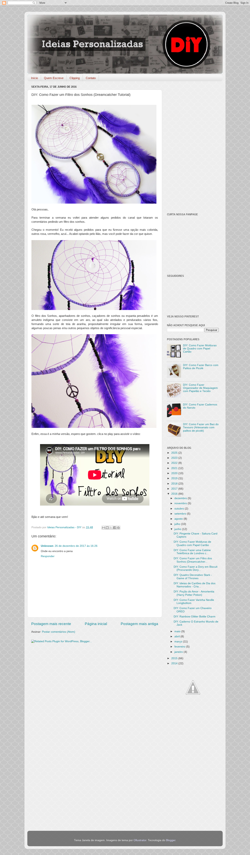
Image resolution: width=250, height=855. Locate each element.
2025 (174, 452)
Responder (47, 556)
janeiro (179, 651)
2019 (174, 478)
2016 (174, 493)
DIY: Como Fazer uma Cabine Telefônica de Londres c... (192, 552)
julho (177, 524)
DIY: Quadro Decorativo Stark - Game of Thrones (193, 577)
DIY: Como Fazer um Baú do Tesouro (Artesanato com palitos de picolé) (201, 427)
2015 (174, 658)
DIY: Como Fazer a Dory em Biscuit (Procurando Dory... (195, 568)
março (178, 641)
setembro (180, 513)
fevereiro (180, 646)
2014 (174, 663)
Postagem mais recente (51, 624)
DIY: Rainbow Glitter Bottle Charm (194, 616)
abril (177, 636)
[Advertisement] (94, 676)
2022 (174, 462)
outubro (179, 508)
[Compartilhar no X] (111, 528)
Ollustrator (140, 840)
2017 (174, 488)
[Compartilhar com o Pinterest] (118, 528)
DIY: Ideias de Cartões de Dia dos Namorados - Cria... (194, 585)
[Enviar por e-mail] (103, 528)
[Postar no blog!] (107, 528)
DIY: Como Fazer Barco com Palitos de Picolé (200, 367)
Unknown (47, 545)
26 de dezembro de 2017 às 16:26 (76, 545)
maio (177, 631)
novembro (181, 503)
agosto (179, 518)
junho (178, 529)
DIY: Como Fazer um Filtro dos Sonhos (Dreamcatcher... (193, 560)
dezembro (181, 498)
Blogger (170, 840)
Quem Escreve (53, 78)
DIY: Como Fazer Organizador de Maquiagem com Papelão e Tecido (200, 388)
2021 (174, 468)
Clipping (75, 78)
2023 (174, 457)
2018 (174, 483)
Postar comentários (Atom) (58, 631)
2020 (174, 473)
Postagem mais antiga (139, 624)
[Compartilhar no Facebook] (115, 528)
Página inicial (96, 624)
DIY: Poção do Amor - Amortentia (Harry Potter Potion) (194, 593)
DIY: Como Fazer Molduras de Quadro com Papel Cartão (200, 348)
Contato (91, 78)
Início (34, 78)
